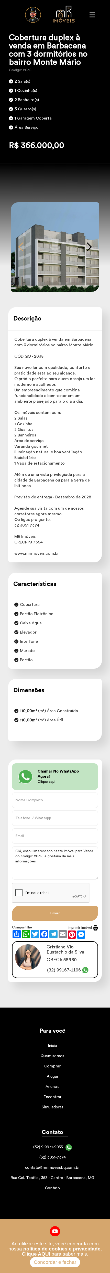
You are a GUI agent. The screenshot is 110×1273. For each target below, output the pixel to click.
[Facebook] (55, 1231)
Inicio (52, 1046)
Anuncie (53, 1087)
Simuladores (52, 1107)
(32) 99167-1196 (64, 969)
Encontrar (52, 1097)
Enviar (55, 913)
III (92, 15)
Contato (52, 1188)
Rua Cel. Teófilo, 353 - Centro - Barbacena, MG (52, 1178)
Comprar (52, 1066)
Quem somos (52, 1056)
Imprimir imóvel (80, 927)
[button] (21, 247)
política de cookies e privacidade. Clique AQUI (62, 1251)
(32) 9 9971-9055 (48, 1147)
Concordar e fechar (55, 1262)
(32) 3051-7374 (52, 1157)
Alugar (52, 1076)
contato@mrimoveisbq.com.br (52, 1168)
